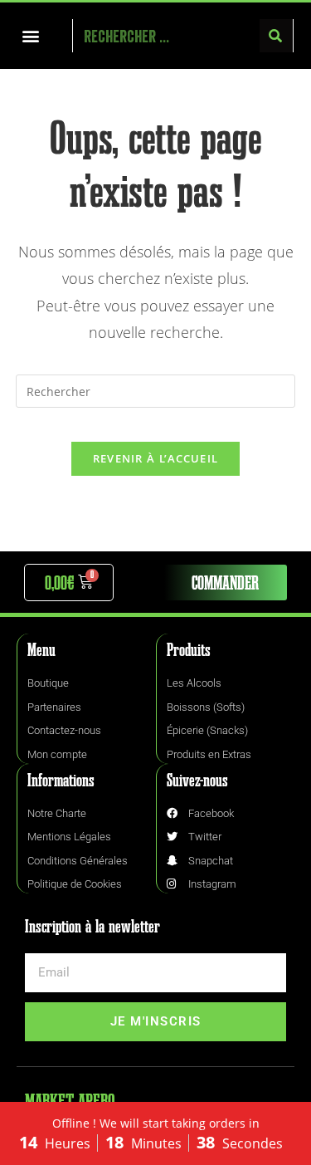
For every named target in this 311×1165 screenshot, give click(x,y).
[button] (30, 36)
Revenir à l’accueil (156, 458)
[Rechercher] (276, 35)
